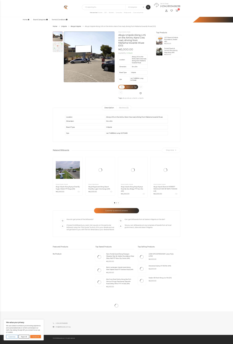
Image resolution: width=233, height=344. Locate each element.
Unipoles (100, 12)
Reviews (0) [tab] (124, 108)
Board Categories (39, 19)
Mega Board (95, 184)
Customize (11, 337)
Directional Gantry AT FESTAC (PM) (160, 266)
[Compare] (120, 92)
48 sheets (111, 12)
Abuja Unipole (76, 26)
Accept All (35, 337)
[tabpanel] (68, 176)
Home (25, 19)
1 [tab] (114, 202)
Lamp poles (119, 12)
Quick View (79, 192)
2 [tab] (116, 202)
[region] (24, 329)
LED (105, 12)
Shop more (170, 150)
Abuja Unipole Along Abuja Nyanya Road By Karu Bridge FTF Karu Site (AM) (132, 189)
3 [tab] (118, 202)
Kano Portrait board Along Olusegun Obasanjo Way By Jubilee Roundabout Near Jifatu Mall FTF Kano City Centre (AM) (120, 256)
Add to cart (129, 87)
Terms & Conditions (59, 19)
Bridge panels (127, 12)
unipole (141, 98)
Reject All (24, 337)
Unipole (64, 26)
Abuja (90, 184)
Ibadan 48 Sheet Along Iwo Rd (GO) (160, 278)
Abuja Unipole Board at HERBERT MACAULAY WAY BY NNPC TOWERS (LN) (165, 189)
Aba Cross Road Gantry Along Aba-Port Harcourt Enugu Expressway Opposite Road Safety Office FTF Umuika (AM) (118, 281)
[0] (178, 11)
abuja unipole (132, 98)
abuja (124, 98)
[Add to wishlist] (141, 89)
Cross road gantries (138, 12)
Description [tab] (109, 108)
